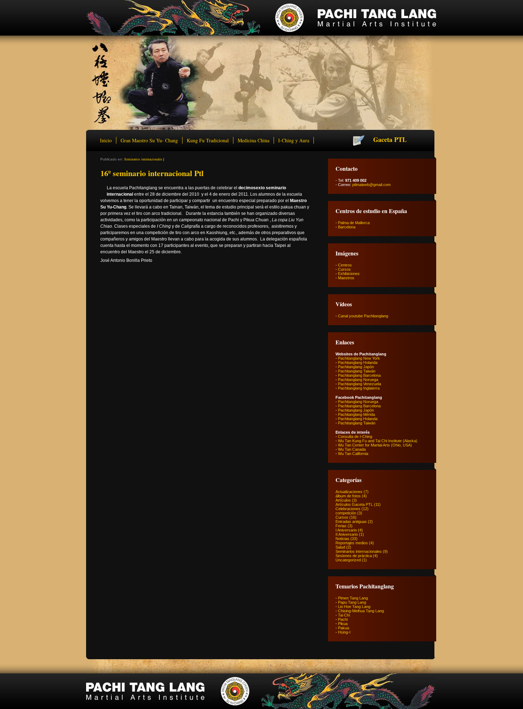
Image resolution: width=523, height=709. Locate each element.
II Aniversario (347, 534)
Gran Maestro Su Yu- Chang (149, 140)
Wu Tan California (353, 453)
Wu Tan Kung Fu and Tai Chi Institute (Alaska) (377, 441)
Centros (345, 265)
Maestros (346, 278)
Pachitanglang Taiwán (356, 371)
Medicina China (253, 140)
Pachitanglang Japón (356, 367)
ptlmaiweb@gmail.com (371, 184)
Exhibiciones (349, 273)
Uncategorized (348, 560)
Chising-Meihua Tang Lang (361, 611)
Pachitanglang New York (359, 358)
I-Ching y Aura (293, 140)
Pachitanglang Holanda (357, 362)
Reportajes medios (352, 543)
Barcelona (346, 227)
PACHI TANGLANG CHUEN (261, 18)
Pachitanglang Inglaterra (359, 388)
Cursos (344, 269)
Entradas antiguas (351, 521)
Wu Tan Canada (352, 449)
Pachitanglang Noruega (358, 379)
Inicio (106, 140)
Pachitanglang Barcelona (359, 375)
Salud (340, 547)
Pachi (343, 619)
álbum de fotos (348, 496)
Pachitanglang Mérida (356, 414)
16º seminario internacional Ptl (152, 173)
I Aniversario (346, 530)
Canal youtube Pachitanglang (363, 316)
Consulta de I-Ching (355, 436)
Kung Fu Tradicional (208, 140)
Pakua (343, 628)
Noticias (342, 538)
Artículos (343, 500)
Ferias (341, 526)
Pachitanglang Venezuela (359, 384)
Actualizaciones (349, 492)
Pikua (343, 623)
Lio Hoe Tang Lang (354, 606)
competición (346, 513)
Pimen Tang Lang (353, 598)
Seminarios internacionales (143, 159)
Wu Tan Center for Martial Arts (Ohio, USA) (375, 445)
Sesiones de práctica (354, 556)
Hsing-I (344, 632)
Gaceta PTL (390, 139)
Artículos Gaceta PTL (354, 504)
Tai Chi (344, 615)
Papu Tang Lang (352, 602)
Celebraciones (348, 509)
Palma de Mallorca (354, 223)
